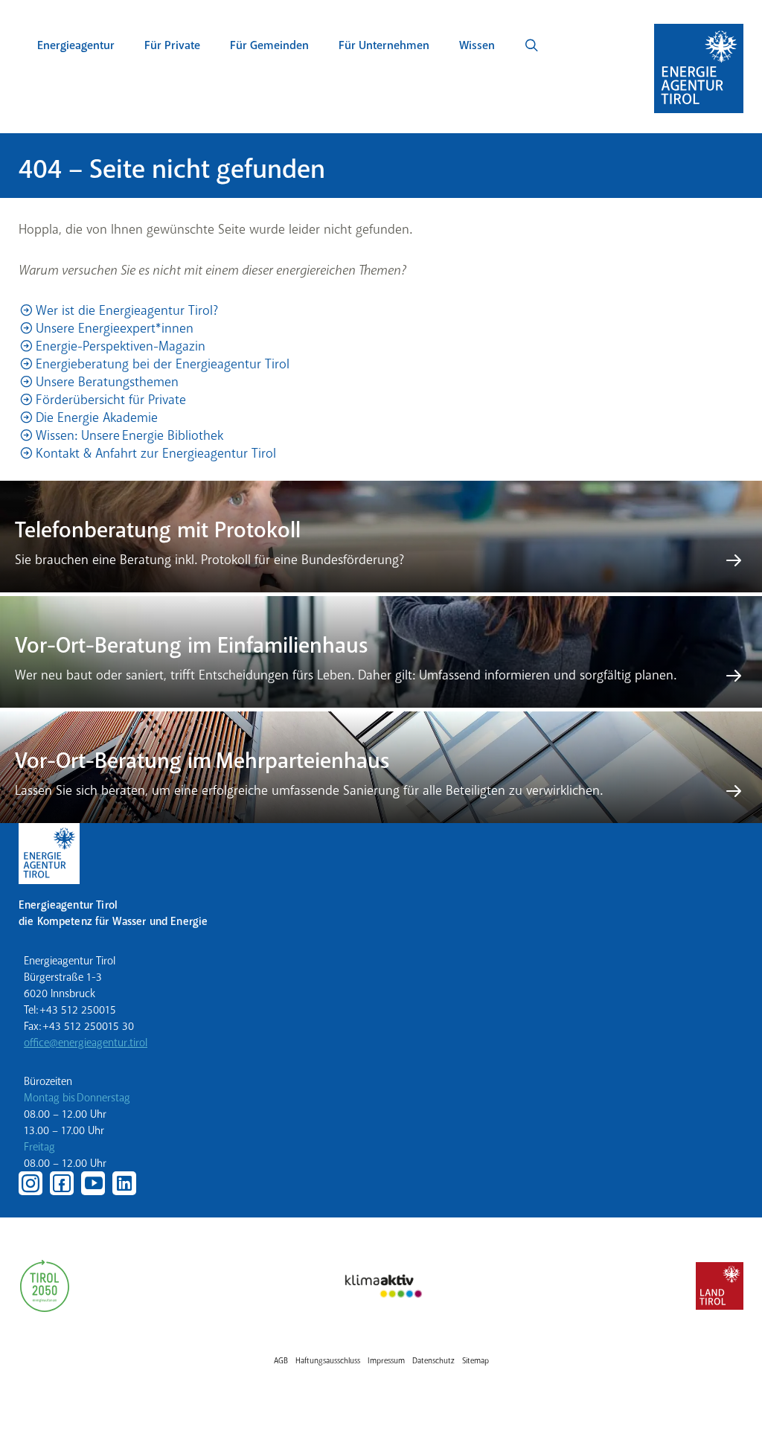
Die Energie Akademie (97, 417)
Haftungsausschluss (327, 1361)
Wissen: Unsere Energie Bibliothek (129, 435)
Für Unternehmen (384, 45)
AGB (281, 1361)
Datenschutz (433, 1361)
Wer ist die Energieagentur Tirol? (127, 310)
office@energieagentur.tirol (85, 1042)
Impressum (386, 1361)
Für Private (172, 45)
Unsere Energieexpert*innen (114, 328)
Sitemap (475, 1361)
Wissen (477, 45)
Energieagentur (76, 45)
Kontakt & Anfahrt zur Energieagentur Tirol (156, 453)
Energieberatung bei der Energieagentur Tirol (162, 364)
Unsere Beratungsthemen (107, 382)
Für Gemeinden (269, 45)
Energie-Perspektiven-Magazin (120, 346)
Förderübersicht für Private (111, 399)
